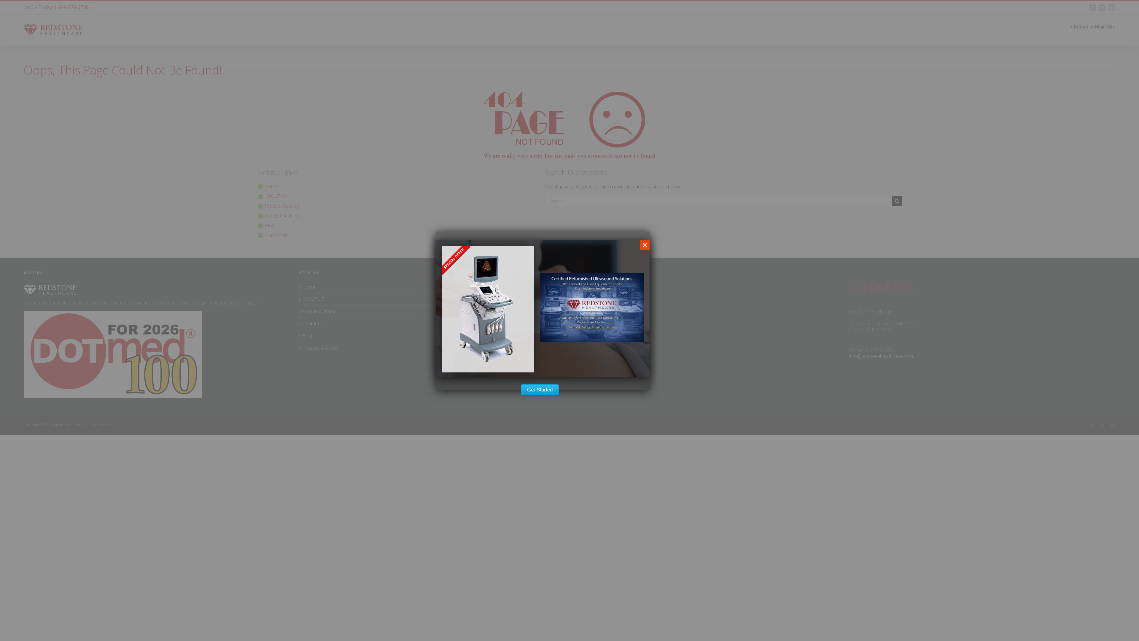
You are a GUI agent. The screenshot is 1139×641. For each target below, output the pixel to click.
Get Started (540, 390)
